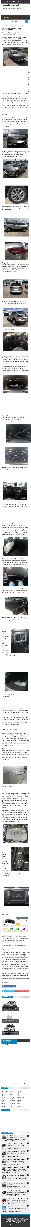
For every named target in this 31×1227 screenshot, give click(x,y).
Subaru (19, 1099)
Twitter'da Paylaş (10, 991)
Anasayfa (6, 1)
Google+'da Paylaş (23, 991)
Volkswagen (21, 1105)
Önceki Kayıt (27, 1084)
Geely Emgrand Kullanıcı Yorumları (16, 1151)
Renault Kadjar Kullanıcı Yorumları (15, 1191)
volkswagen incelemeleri (7, 34)
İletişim (23, 1)
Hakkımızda (13, 1)
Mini (11, 1102)
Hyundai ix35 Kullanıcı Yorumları (15, 1167)
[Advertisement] (17, 12)
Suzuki (19, 1100)
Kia (11, 1094)
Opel (11, 1106)
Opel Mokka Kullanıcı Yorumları (15, 1198)
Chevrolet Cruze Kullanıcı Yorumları (16, 1136)
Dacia (3, 1099)
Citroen (3, 1097)
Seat (19, 1094)
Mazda (11, 1099)
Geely (3, 1103)
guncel (23, 32)
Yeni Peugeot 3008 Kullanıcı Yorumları (16, 1143)
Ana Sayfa (16, 1084)
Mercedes (12, 1100)
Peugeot (20, 1091)
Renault (19, 1092)
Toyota (19, 1103)
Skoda (19, 1095)
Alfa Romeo (5, 1091)
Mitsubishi (12, 1103)
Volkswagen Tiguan (16, 34)
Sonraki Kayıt (4, 1084)
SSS (19, 1)
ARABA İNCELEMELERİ (11, 5)
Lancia (11, 1095)
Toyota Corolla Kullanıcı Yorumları (15, 1175)
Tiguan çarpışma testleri (8, 949)
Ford (3, 1102)
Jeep (11, 1092)
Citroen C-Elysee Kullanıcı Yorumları (16, 1183)
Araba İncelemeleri (17, 32)
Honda (3, 1105)
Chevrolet (4, 1095)
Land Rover (12, 1097)
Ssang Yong (21, 1097)
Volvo (19, 1106)
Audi (3, 1092)
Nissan (11, 1105)
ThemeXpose (18, 1224)
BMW (3, 1094)
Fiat (3, 1100)
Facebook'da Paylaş (10, 986)
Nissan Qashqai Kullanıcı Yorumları (16, 1159)
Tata (19, 1102)
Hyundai (4, 1106)
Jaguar (11, 1091)
